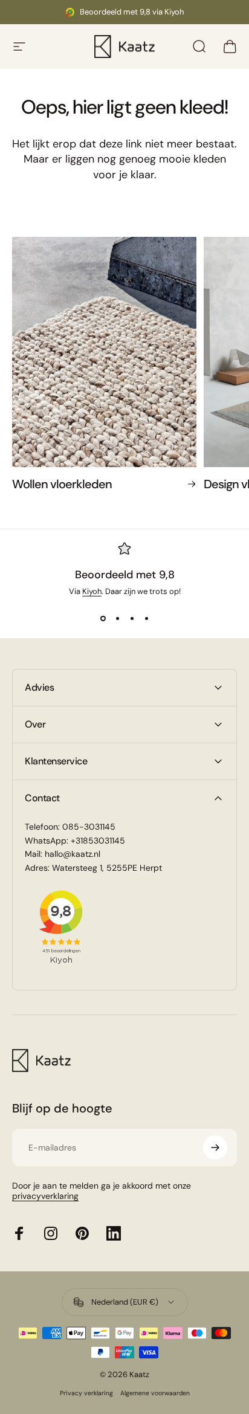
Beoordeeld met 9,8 (125, 574)
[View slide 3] (131, 618)
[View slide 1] (102, 618)
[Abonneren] (215, 1147)
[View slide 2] (117, 618)
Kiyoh (92, 591)
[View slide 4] (146, 618)
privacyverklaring (45, 1195)
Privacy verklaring (86, 1393)
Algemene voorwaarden (155, 1393)
